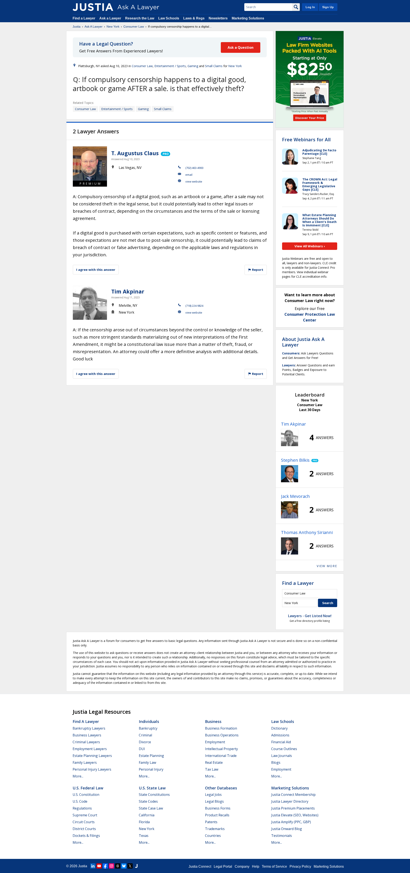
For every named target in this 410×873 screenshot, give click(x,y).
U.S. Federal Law (88, 787)
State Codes (148, 801)
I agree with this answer (95, 269)
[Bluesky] (123, 866)
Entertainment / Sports (170, 66)
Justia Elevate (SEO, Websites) (294, 815)
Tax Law (211, 769)
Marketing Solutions (248, 18)
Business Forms (217, 808)
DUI (142, 748)
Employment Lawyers (90, 748)
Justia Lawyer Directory (289, 801)
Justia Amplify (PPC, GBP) (291, 822)
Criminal (145, 735)
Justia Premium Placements (293, 808)
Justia (77, 26)
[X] (130, 866)
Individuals (149, 721)
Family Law (147, 762)
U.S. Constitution (86, 794)
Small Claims (214, 66)
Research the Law (139, 18)
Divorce (145, 742)
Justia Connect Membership (293, 794)
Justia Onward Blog (286, 828)
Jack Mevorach (295, 496)
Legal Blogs (214, 801)
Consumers (290, 353)
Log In (310, 7)
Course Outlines (284, 748)
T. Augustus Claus (135, 153)
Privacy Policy (300, 866)
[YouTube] (99, 866)
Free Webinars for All (306, 139)
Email (188, 175)
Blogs (275, 762)
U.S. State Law (152, 787)
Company (242, 866)
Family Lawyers (85, 762)
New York (113, 26)
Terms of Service (274, 866)
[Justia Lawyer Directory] (136, 866)
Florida (144, 822)
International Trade (221, 755)
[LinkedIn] (92, 866)
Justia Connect (200, 866)
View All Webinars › (309, 246)
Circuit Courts (84, 822)
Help (255, 866)
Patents (211, 822)
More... (78, 776)
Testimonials (281, 835)
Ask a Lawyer (110, 18)
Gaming (192, 66)
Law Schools (168, 18)
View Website (193, 181)
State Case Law (151, 808)
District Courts (84, 828)
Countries (213, 835)
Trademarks (215, 828)
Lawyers (288, 365)
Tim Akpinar (127, 291)
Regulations (82, 808)
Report (257, 269)
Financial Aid (281, 742)
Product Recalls (217, 815)
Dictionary (279, 728)
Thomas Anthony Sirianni (307, 532)
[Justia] (93, 7)
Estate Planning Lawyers (92, 755)
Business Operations (222, 735)
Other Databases (221, 787)
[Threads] (117, 866)
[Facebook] (105, 866)
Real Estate (214, 762)
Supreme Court (85, 815)
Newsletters (218, 18)
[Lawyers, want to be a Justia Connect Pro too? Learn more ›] (165, 153)
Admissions (280, 735)
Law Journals (281, 755)
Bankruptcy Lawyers (89, 728)
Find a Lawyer (84, 18)
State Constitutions (154, 794)
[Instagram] (111, 866)
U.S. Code (80, 801)
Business (213, 721)
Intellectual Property (221, 748)
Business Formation (221, 728)
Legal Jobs (213, 794)
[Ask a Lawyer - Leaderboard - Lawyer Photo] (289, 437)
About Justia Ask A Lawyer (303, 342)
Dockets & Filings (86, 835)
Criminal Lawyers (86, 742)
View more (327, 566)
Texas (143, 835)
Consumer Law (133, 26)
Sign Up (328, 7)
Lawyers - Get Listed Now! (309, 615)
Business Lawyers (87, 735)
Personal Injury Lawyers (92, 769)
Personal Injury (151, 769)
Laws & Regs (194, 18)
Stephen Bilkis (295, 460)
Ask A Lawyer (93, 26)
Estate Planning (151, 755)
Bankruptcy (148, 728)
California (146, 815)
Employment (215, 742)
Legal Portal (223, 866)
